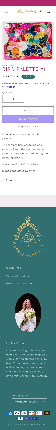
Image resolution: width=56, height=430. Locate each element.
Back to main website (19, 283)
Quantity (7, 92)
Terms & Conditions (17, 276)
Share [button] (9, 180)
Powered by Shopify (39, 424)
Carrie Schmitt (22, 424)
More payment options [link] (28, 126)
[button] (6, 11)
